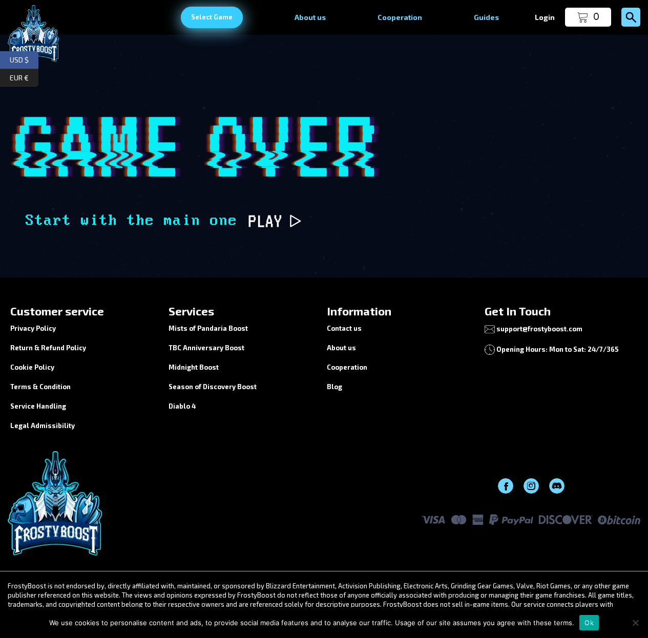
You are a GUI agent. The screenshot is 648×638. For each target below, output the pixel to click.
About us (310, 17)
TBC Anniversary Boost (206, 348)
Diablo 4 (182, 406)
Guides (486, 17)
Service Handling (38, 406)
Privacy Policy (33, 328)
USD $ (24, 58)
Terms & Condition (40, 386)
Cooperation (400, 17)
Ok (589, 623)
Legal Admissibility (42, 425)
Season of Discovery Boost (213, 386)
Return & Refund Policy (48, 348)
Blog (334, 386)
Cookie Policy (32, 367)
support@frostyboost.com (539, 329)
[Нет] (635, 623)
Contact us (344, 328)
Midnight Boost (194, 367)
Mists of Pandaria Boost (208, 328)
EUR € (24, 76)
